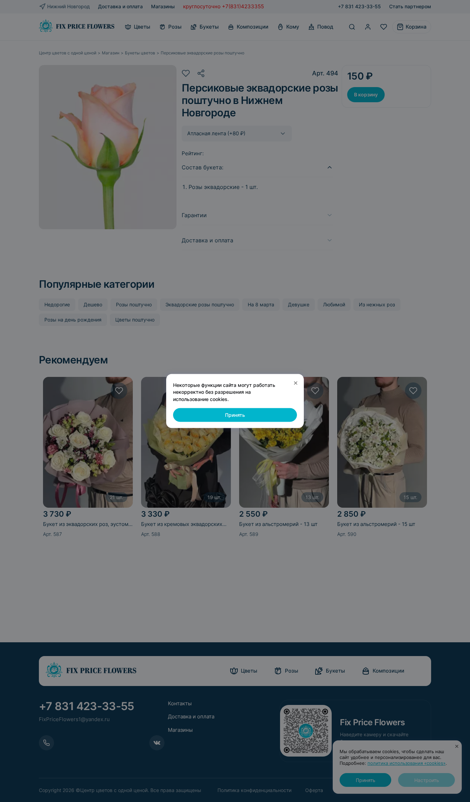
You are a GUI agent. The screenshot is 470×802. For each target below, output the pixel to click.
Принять (235, 415)
